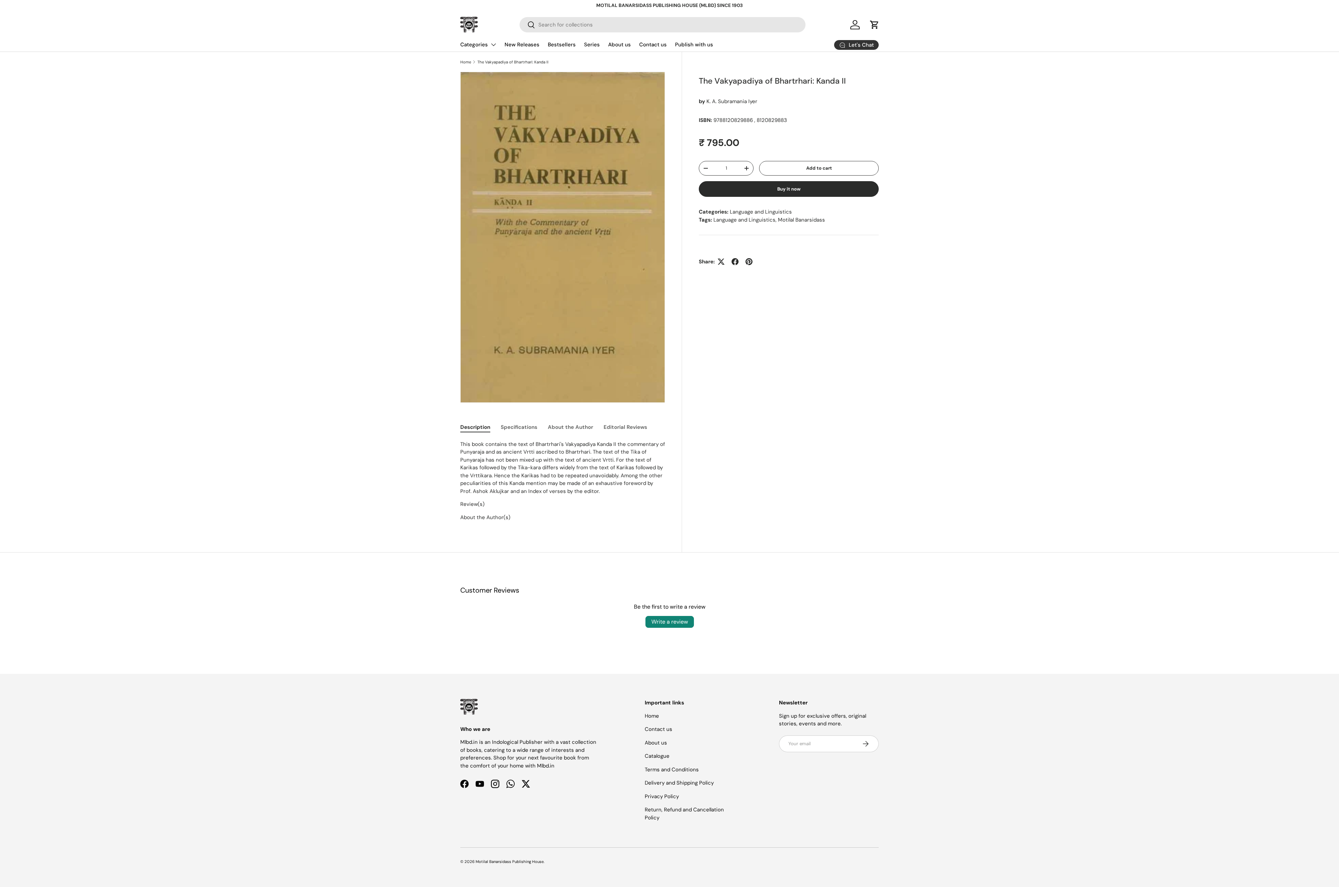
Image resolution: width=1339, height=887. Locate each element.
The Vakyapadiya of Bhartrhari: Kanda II (513, 62)
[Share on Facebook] (735, 262)
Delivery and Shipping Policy (679, 782)
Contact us (653, 44)
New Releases (522, 44)
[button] (874, 24)
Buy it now (789, 189)
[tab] (475, 427)
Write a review (669, 621)
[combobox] (662, 24)
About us (619, 44)
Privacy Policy (662, 796)
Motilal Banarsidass (801, 219)
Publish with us (694, 44)
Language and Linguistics (761, 211)
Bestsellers (562, 44)
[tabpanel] (562, 481)
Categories (474, 44)
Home (465, 62)
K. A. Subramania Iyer (731, 101)
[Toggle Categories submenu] (493, 44)
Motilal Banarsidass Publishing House (510, 861)
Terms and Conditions (672, 769)
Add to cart (819, 168)
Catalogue (657, 756)
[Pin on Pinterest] (749, 262)
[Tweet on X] (721, 262)
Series (592, 44)
